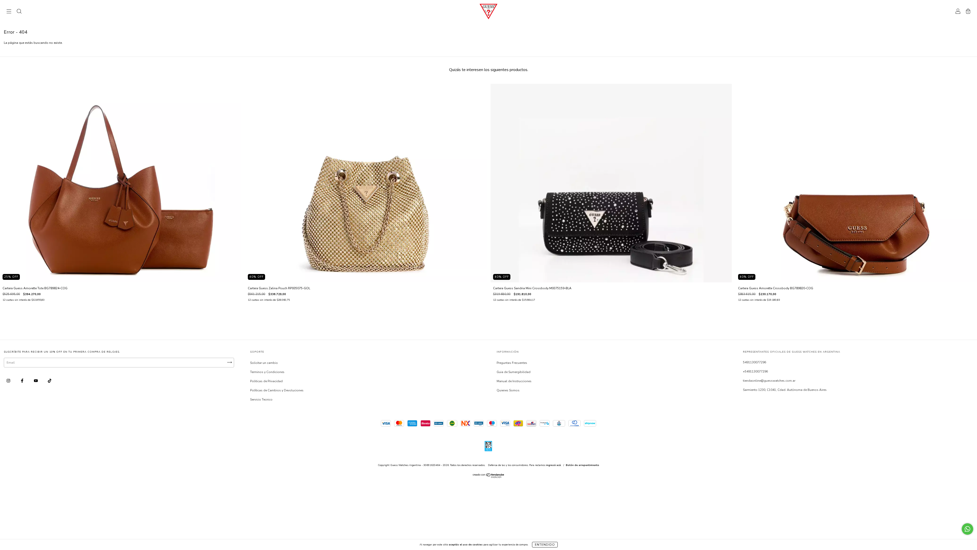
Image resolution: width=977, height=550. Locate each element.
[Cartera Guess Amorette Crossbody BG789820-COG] (856, 183)
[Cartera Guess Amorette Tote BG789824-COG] (120, 183)
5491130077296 (754, 362)
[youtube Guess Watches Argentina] (36, 381)
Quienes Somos (508, 390)
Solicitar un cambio (264, 363)
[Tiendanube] (489, 477)
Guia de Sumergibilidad (513, 372)
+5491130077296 (755, 371)
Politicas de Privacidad (266, 381)
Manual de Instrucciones (514, 381)
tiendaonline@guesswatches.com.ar (769, 381)
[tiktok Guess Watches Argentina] (49, 381)
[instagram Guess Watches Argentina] (9, 381)
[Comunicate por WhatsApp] (967, 529)
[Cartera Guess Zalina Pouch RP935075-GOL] (366, 183)
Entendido (545, 545)
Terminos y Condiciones (267, 372)
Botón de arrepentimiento (582, 465)
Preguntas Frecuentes (512, 363)
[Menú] (8, 12)
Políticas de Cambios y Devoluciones (277, 390)
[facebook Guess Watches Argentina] (22, 381)
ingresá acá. (554, 465)
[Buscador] (19, 12)
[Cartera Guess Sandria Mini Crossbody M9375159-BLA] (611, 183)
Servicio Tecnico (261, 399)
